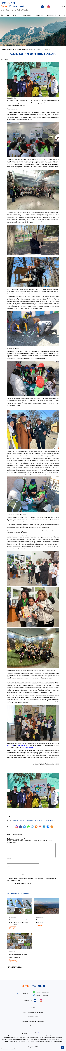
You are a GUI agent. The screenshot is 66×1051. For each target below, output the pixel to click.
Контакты (62, 15)
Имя (9, 858)
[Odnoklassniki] (36, 826)
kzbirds (22, 821)
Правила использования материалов (33, 1012)
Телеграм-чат (21, 745)
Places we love (39, 15)
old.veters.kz (41, 1033)
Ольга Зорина (50, 821)
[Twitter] (32, 826)
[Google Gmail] (40, 826)
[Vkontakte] (48, 826)
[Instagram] (16, 826)
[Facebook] (20, 826)
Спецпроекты (51, 15)
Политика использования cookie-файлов (33, 1021)
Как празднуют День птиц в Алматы (38, 49)
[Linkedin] (44, 826)
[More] (51, 826)
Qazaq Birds (21, 49)
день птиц (38, 821)
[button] (57, 790)
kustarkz (15, 821)
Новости (15, 15)
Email (9, 867)
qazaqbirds (29, 821)
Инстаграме (10, 745)
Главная (3, 49)
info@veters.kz (29, 747)
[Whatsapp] (28, 826)
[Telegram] (24, 826)
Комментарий (12, 842)
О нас (7, 15)
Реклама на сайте (33, 1016)
